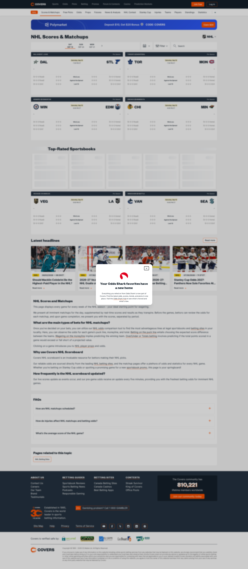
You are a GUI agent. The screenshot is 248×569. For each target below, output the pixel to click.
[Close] (146, 268)
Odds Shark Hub (119, 299)
